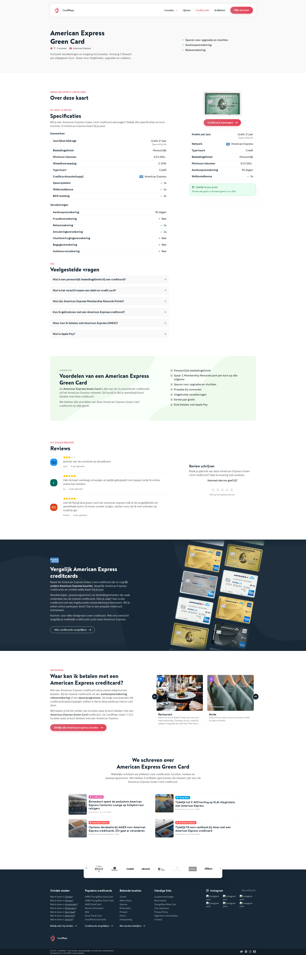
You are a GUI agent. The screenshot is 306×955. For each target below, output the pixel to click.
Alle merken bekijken (130, 925)
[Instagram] (250, 951)
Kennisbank (160, 900)
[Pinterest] (246, 951)
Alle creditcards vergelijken (70, 629)
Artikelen (219, 10)
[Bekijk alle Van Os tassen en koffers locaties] (209, 869)
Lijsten (186, 10)
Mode (212, 714)
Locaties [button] (169, 10)
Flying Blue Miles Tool (165, 904)
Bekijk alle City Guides (61, 925)
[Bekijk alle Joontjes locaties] (131, 869)
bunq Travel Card (93, 915)
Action (123, 915)
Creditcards (202, 10)
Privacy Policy (161, 912)
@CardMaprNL (249, 890)
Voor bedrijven (161, 908)
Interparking (126, 919)
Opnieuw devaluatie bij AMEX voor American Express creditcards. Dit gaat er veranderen (117, 829)
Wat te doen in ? (61, 896)
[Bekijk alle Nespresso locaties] (100, 869)
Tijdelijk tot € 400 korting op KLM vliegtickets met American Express (205, 804)
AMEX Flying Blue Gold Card (99, 896)
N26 (87, 912)
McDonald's (125, 908)
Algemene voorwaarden (166, 915)
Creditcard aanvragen (220, 122)
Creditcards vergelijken (97, 925)
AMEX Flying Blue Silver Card (99, 900)
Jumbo (123, 896)
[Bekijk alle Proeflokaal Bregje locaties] (84, 869)
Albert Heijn (126, 900)
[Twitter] (241, 951)
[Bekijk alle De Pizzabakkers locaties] (194, 869)
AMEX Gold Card (93, 904)
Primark (123, 912)
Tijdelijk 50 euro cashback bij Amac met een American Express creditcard (203, 829)
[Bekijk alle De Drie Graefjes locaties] (147, 869)
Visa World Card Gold (95, 919)
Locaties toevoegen (164, 896)
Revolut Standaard (94, 908)
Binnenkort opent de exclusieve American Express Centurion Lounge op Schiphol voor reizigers (116, 805)
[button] (241, 10)
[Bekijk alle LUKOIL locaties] (116, 869)
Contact (158, 919)
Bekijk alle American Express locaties (76, 727)
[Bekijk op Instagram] (214, 898)
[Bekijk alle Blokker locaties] (178, 869)
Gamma (123, 904)
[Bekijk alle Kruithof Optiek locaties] (163, 869)
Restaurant (165, 714)
